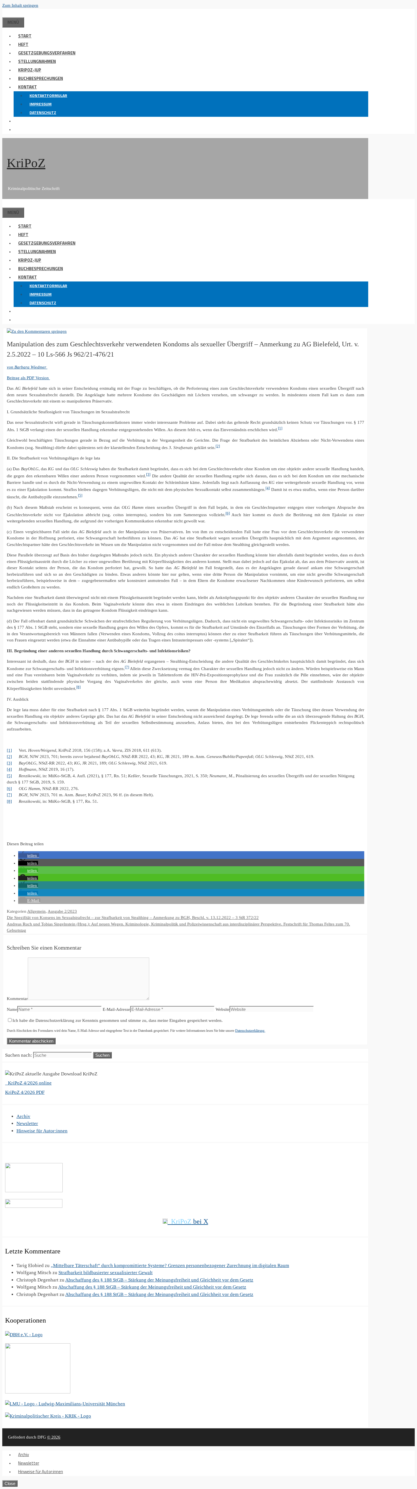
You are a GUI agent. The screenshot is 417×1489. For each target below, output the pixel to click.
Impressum (41, 104)
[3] (148, 474)
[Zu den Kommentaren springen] (37, 331)
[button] (18, 121)
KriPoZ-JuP (29, 70)
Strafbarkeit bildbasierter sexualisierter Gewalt (105, 1272)
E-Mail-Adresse (116, 1009)
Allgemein (36, 911)
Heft (23, 44)
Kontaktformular (48, 95)
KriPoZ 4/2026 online (29, 1083)
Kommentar (17, 998)
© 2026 (53, 1437)
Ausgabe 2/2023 (62, 911)
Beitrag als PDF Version (28, 378)
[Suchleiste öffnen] (6, 13)
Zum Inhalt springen (20, 5)
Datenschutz (43, 112)
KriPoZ (26, 163)
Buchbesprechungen (40, 78)
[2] (218, 446)
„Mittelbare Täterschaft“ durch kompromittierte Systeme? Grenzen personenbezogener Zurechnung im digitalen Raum (170, 1265)
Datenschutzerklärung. (250, 1031)
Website (222, 1009)
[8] (78, 687)
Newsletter (27, 1123)
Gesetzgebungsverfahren (46, 53)
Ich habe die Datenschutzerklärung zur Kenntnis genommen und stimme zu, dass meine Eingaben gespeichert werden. (117, 1020)
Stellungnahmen (37, 61)
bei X (189, 1221)
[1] (280, 428)
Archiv (23, 1116)
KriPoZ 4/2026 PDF (25, 1092)
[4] (268, 488)
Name (12, 1009)
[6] (228, 513)
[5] (80, 495)
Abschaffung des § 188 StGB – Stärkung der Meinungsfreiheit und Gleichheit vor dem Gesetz (159, 1280)
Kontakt (27, 87)
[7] (127, 667)
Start (24, 36)
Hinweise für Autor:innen (42, 1131)
